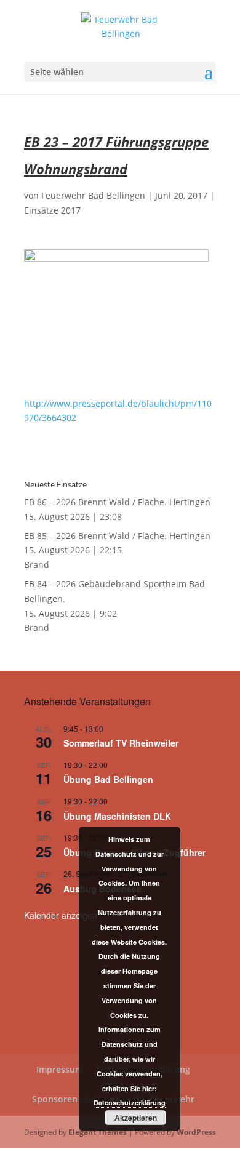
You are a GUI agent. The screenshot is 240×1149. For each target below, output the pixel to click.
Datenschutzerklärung (130, 1102)
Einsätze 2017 (52, 210)
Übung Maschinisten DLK (117, 816)
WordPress (196, 1132)
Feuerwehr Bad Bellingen (93, 195)
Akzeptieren (135, 1117)
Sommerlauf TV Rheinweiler (120, 743)
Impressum (59, 1069)
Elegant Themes (97, 1132)
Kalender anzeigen (60, 915)
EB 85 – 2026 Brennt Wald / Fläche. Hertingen (117, 536)
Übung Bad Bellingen (108, 779)
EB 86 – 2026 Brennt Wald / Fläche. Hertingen (117, 502)
